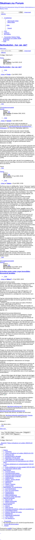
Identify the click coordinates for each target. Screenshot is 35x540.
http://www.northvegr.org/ (14, 406)
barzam (2, 109)
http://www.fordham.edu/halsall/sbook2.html (12, 411)
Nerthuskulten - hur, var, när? (13, 45)
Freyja (2, 58)
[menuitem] (12, 21)
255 (9, 265)
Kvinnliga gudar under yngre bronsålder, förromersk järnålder (15, 272)
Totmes (2, 171)
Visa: (2, 432)
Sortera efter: (19, 432)
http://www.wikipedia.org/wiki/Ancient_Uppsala (19, 415)
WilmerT (2, 262)
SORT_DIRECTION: (7, 434)
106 (9, 174)
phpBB (9, 528)
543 (9, 112)
